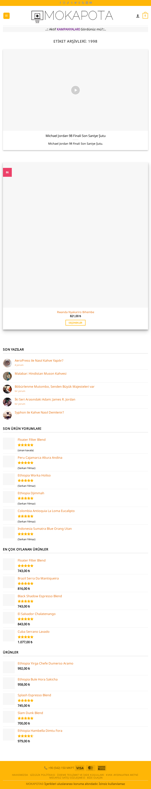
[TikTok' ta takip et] (68, 3)
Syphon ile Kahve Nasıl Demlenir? (39, 412)
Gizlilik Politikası (42, 775)
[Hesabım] (138, 15)
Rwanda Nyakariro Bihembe (75, 312)
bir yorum (21, 391)
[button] (6, 16)
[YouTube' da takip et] (90, 3)
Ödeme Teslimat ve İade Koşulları (80, 775)
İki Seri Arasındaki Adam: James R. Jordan (45, 399)
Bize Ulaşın (95, 777)
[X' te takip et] (72, 3)
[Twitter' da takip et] (75, 3)
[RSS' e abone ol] (83, 3)
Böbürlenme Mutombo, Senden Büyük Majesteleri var (55, 386)
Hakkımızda (20, 775)
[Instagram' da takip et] (64, 3)
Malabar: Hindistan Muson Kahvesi (40, 373)
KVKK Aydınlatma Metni (122, 775)
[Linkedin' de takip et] (87, 3)
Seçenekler (75, 322)
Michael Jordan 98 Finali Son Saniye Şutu (76, 136)
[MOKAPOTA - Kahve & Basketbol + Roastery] (73, 16)
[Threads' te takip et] (79, 3)
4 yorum (20, 365)
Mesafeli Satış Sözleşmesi (67, 777)
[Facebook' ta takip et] (60, 3)
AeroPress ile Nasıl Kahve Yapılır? (39, 360)
